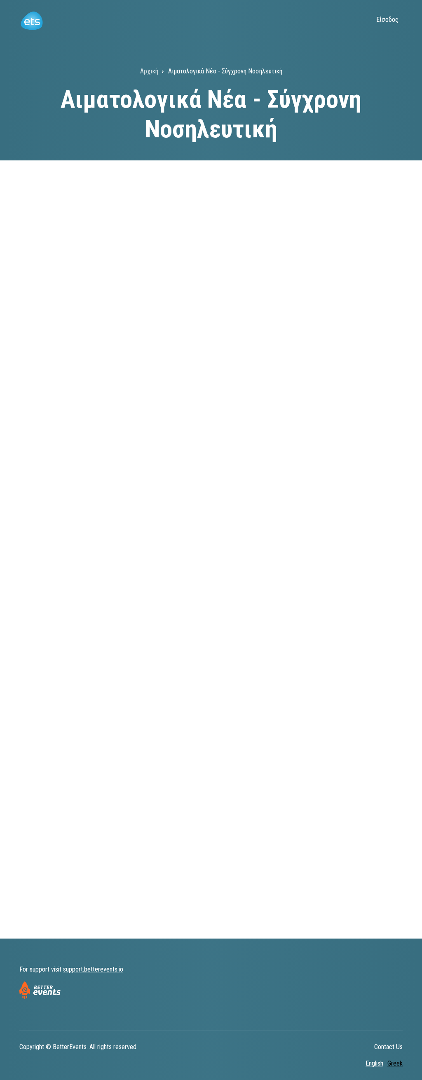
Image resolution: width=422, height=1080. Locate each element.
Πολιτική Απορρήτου (237, 821)
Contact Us (388, 1047)
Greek (395, 1063)
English (374, 1063)
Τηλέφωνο (41, 716)
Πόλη (220, 516)
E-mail (35, 618)
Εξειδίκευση (231, 401)
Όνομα (222, 304)
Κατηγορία (40, 459)
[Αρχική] (31, 20)
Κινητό (36, 667)
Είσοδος (387, 20)
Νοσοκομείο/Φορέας (54, 516)
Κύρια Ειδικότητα (50, 401)
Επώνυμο (39, 304)
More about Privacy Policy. (279, 862)
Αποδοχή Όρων (49, 779)
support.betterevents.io (93, 969)
